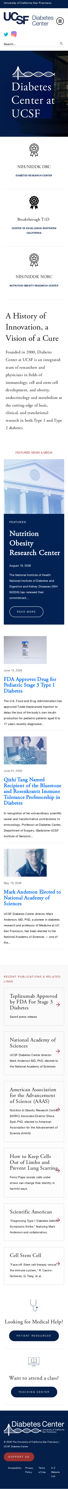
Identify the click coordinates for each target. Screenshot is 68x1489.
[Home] (34, 20)
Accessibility (15, 1467)
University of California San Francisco (27, 2)
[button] (60, 21)
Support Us (19, 1456)
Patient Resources (34, 1335)
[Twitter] (6, 34)
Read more (26, 611)
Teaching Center (34, 1391)
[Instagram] (13, 34)
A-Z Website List (55, 1472)
